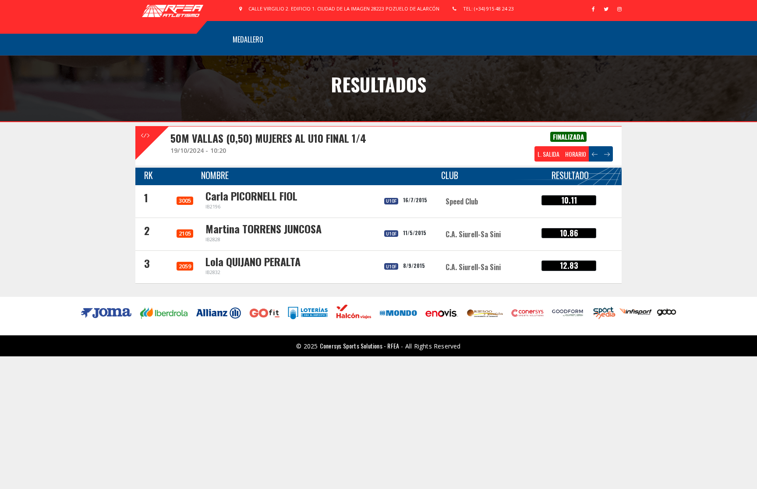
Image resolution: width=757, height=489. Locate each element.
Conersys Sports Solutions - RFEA (359, 345)
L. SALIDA (548, 153)
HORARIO (575, 153)
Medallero (248, 39)
